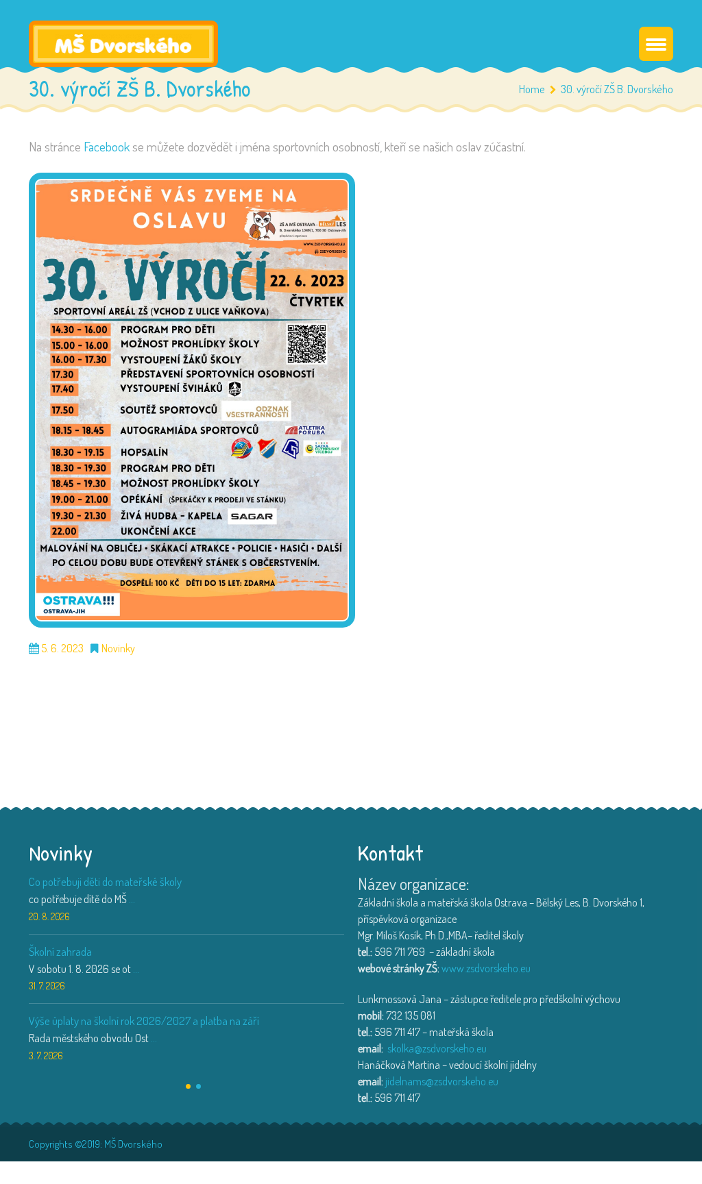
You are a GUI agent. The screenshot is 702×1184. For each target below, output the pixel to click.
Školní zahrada (60, 951)
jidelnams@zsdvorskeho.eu (441, 1081)
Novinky (118, 648)
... (132, 899)
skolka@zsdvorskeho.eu (437, 1048)
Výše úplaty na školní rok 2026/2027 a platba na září (144, 1020)
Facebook (107, 146)
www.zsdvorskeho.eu (486, 968)
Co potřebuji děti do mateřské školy (105, 881)
